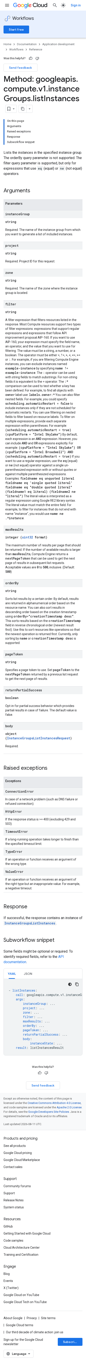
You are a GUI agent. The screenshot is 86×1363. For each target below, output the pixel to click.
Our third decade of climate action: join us (34, 1332)
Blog (7, 1274)
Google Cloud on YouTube (21, 1295)
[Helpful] (30, 58)
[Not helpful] (37, 58)
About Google (13, 1318)
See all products (15, 1146)
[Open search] (55, 5)
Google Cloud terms (19, 1325)
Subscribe (70, 1342)
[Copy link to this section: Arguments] (34, 191)
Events (8, 1281)
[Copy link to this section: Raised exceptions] (51, 768)
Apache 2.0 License (69, 1107)
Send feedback (20, 68)
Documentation (27, 44)
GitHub (8, 1226)
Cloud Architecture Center (22, 1247)
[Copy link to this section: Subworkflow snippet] (58, 940)
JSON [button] (28, 974)
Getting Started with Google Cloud (27, 1233)
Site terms (48, 1318)
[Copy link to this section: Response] (31, 907)
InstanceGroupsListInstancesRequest (38, 738)
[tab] (12, 973)
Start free (16, 30)
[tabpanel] (43, 1017)
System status (14, 1207)
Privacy (32, 1318)
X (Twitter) (11, 1288)
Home (7, 44)
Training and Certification (21, 1254)
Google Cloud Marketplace (22, 1160)
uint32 (27, 537)
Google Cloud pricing (18, 1153)
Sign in (76, 5)
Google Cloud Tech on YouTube (25, 1302)
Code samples (13, 1240)
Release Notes (14, 1200)
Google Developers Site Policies (48, 1111)
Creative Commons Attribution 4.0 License (54, 1103)
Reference (35, 49)
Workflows (23, 18)
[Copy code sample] (76, 984)
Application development (58, 44)
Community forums (17, 1186)
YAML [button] (12, 974)
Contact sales (13, 1167)
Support (9, 1193)
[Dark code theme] (69, 984)
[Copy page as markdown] (23, 109)
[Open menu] (7, 5)
